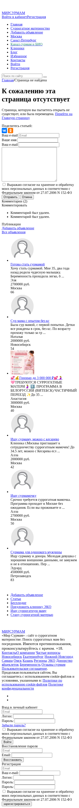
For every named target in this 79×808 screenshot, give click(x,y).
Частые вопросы (48, 653)
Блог (14, 52)
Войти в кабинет (14, 17)
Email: (6, 755)
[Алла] (22, 435)
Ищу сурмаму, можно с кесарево (35, 439)
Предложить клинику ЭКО (31, 607)
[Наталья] (22, 317)
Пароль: (8, 721)
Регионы (40, 660)
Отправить (11, 197)
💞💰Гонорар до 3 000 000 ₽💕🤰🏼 (37, 378)
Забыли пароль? (14, 725)
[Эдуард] (22, 548)
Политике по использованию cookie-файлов (32, 682)
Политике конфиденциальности (32, 686)
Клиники (17, 48)
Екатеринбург (33, 656)
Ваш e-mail (10, 135)
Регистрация (36, 17)
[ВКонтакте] (4, 130)
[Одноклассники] (10, 130)
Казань (28, 660)
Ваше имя (9, 140)
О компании (25, 653)
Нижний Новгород (59, 656)
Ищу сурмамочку (23, 496)
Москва (16, 36)
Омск (18, 660)
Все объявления (13, 232)
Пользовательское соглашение (24, 668)
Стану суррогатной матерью (32, 615)
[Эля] (22, 260)
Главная (16, 24)
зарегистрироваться (17, 804)
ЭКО (51, 660)
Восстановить (13, 759)
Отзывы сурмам (53, 664)
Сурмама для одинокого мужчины (36, 552)
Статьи (16, 599)
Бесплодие (18, 603)
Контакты (18, 60)
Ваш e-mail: (10, 773)
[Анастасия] (22, 373)
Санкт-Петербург (23, 40)
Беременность (30, 664)
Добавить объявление (27, 32)
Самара (7, 660)
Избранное (19, 56)
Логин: (7, 716)
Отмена (27, 197)
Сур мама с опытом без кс (30, 321)
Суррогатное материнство (30, 28)
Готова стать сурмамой (28, 264)
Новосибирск (12, 656)
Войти (15, 64)
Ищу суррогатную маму (29, 611)
